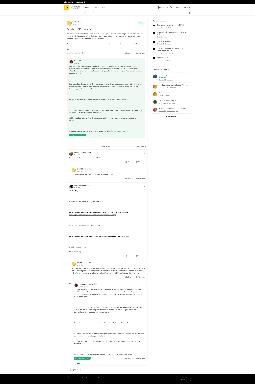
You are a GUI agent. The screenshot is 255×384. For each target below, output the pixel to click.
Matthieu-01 (169, 53)
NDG (74, 22)
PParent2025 (171, 103)
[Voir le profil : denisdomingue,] (155, 110)
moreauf (170, 80)
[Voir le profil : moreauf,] (155, 76)
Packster (168, 44)
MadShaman (171, 88)
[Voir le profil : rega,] (155, 94)
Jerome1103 (168, 28)
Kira (75, 61)
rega (168, 95)
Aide (99, 378)
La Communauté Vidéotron (71, 13)
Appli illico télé (162, 58)
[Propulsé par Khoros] (186, 379)
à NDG (79, 61)
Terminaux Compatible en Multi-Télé (170, 25)
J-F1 (166, 37)
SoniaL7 (168, 60)
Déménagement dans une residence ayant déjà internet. (172, 108)
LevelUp (76, 152)
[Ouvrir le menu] (189, 13)
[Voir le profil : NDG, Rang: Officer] (69, 23)
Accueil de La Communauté (73, 378)
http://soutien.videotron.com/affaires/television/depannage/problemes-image (99, 236)
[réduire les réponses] (65, 152)
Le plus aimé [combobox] (142, 146)
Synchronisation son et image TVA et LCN (172, 85)
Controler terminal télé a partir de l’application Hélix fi (170, 50)
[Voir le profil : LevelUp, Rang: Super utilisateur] (71, 154)
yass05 (76, 185)
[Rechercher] (171, 7)
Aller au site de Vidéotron (73, 2)
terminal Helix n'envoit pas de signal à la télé (172, 33)
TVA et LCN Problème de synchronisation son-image (169, 101)
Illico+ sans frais (164, 93)
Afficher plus (80, 364)
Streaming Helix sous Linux (169, 75)
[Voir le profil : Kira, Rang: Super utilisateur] (76, 285)
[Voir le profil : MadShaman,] (155, 87)
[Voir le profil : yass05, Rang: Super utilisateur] (71, 187)
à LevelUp (88, 169)
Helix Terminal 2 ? (163, 41)
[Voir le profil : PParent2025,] (155, 102)
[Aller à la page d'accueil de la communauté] (72, 7)
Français (83, 13)
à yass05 (88, 263)
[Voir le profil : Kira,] (71, 62)
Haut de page (90, 378)
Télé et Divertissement (94, 13)
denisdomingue (172, 111)
